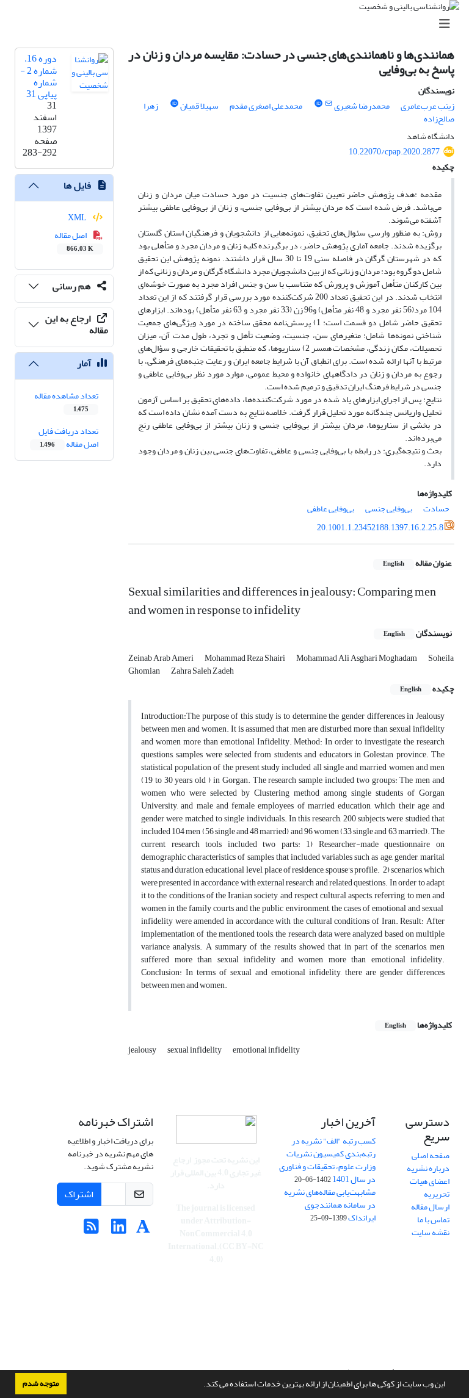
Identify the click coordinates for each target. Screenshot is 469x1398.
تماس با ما (433, 1219)
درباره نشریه (428, 1168)
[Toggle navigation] (238, 24)
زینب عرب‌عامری (427, 106)
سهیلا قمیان (199, 106)
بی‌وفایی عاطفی (330, 508)
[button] (200, 1385)
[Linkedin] (119, 1230)
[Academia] (143, 1230)
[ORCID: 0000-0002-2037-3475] (318, 104)
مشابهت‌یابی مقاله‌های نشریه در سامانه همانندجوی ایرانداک (330, 1205)
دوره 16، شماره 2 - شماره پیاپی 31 (38, 76)
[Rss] (91, 1230)
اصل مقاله (74, 241)
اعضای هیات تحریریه (429, 1187)
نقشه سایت (430, 1232)
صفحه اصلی (430, 1155)
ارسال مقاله (430, 1206)
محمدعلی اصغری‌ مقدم (266, 106)
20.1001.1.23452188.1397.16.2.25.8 (380, 527)
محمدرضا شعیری (362, 106)
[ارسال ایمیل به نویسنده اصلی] (329, 104)
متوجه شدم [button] (41, 1383)
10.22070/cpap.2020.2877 (394, 151)
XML (78, 217)
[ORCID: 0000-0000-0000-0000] (174, 104)
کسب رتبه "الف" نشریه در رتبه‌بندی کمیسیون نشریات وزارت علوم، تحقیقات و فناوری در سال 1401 (327, 1160)
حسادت (436, 508)
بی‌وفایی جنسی (388, 508)
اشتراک (79, 1194)
